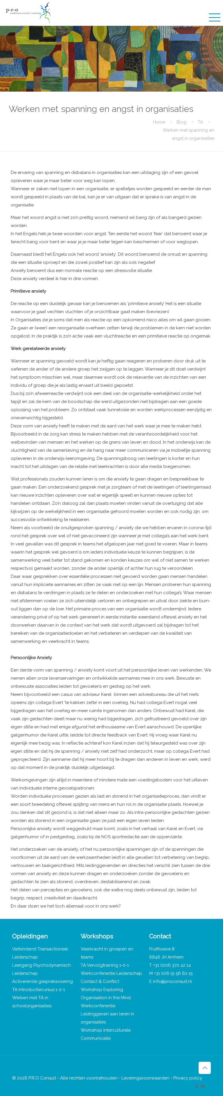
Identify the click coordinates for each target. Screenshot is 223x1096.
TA (200, 122)
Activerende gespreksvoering (42, 981)
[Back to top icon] (205, 1068)
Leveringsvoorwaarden (145, 1078)
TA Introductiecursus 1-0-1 (38, 989)
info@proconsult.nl (172, 981)
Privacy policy (187, 1078)
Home (159, 122)
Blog (181, 122)
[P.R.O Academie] (28, 13)
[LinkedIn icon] (203, 1086)
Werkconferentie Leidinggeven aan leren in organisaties (107, 1014)
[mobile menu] (214, 13)
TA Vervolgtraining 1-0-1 (105, 965)
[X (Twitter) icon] (197, 1086)
